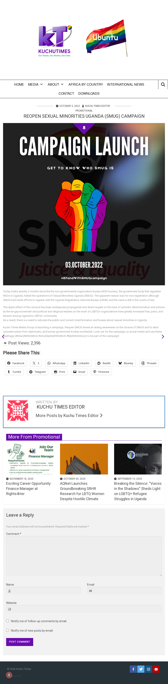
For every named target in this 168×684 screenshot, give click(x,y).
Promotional (84, 110)
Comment (13, 533)
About (53, 84)
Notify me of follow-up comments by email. (39, 621)
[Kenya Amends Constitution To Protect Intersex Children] (161, 337)
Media (33, 84)
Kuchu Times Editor (97, 106)
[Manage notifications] (9, 675)
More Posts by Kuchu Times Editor (68, 415)
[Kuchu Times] (84, 41)
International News (125, 84)
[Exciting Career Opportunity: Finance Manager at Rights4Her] (30, 458)
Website (11, 603)
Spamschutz (14, 676)
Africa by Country (85, 84)
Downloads (89, 93)
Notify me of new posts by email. (32, 630)
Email (90, 584)
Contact (66, 93)
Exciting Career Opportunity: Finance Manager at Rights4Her (28, 488)
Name (10, 584)
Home (19, 84)
